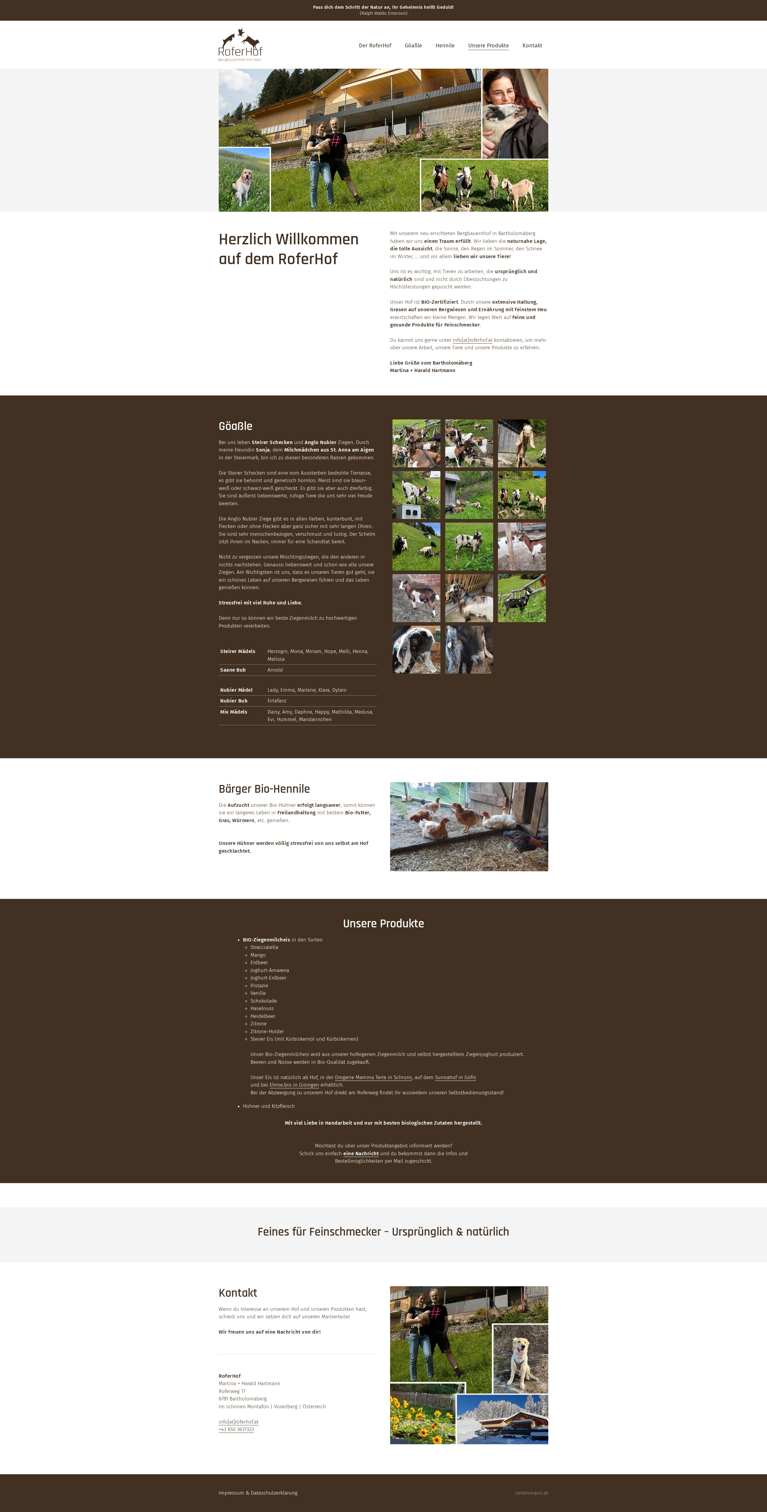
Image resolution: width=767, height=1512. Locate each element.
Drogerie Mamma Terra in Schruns (373, 1077)
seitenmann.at (531, 1493)
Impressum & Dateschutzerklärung (258, 1493)
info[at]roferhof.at (473, 340)
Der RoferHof (375, 45)
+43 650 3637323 (236, 1429)
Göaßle (413, 45)
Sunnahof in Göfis (455, 1077)
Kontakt (532, 45)
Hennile (445, 45)
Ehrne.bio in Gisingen (294, 1085)
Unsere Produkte (488, 45)
